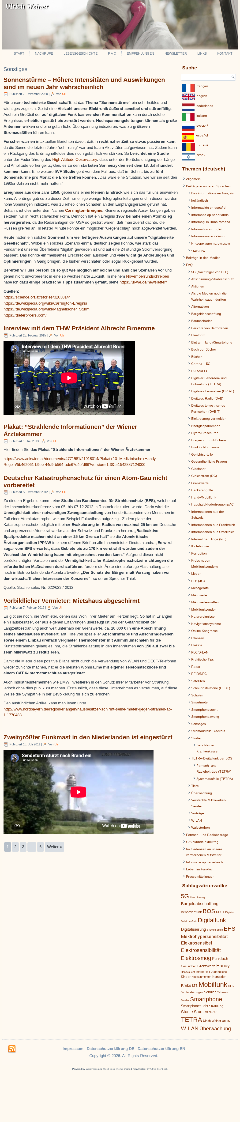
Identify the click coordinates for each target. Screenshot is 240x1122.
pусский (202, 125)
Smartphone (206, 999)
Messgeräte (200, 588)
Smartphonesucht (204, 709)
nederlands (204, 106)
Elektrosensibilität (201, 950)
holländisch (199, 200)
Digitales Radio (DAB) (207, 398)
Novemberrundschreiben (147, 276)
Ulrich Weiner (212, 1021)
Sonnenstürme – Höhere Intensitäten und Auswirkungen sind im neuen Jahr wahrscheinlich (84, 83)
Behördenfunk (191, 912)
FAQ (189, 265)
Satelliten (198, 681)
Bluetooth (198, 335)
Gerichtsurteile (202, 454)
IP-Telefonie (200, 546)
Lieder (196, 573)
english (202, 96)
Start (19, 53)
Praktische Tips (202, 659)
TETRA (191, 1019)
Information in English (207, 229)
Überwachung (201, 793)
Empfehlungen (140, 53)
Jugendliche (219, 972)
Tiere (195, 786)
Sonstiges (198, 724)
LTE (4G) (198, 581)
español (202, 135)
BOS (209, 911)
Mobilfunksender (203, 609)
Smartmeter (200, 702)
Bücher (196, 357)
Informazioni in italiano (208, 236)
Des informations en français (212, 193)
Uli (64, 94)
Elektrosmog (196, 958)
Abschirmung (197, 897)
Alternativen (200, 306)
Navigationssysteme (206, 624)
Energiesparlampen (205, 426)
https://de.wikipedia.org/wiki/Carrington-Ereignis (45, 303)
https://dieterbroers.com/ (25, 315)
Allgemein (193, 179)
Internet (200, 972)
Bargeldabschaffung (206, 314)
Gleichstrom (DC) (204, 476)
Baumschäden (202, 321)
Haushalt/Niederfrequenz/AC (212, 504)
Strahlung (216, 1006)
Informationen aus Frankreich (213, 525)
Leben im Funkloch (200, 869)
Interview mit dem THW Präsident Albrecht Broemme (79, 328)
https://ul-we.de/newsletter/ (143, 282)
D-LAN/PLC (199, 371)
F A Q (112, 53)
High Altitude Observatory (74, 159)
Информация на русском (210, 243)
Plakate (196, 645)
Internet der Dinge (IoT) (208, 539)
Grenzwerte (200, 483)
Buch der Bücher (203, 349)
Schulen (197, 695)
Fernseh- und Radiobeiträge (207, 835)
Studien (196, 738)
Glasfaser (198, 469)
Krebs (186, 985)
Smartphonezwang (205, 716)
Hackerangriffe (202, 490)
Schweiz (222, 992)
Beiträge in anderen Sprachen (208, 186)
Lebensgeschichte (81, 53)
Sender (185, 1000)
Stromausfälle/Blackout (208, 731)
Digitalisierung (193, 929)
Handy (223, 965)
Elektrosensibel (196, 943)
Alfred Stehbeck (158, 1069)
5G (185, 896)
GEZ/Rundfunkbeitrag (202, 842)
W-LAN (196, 820)
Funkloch (220, 958)
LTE (195, 985)
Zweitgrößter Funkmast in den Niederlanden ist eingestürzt (88, 737)
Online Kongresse (204, 631)
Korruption (199, 553)
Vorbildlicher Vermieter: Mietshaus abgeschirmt (72, 600)
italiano (201, 115)
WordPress (92, 1069)
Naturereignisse (203, 616)
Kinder (186, 976)
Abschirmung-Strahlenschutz (212, 279)
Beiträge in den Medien (203, 258)
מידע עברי (198, 250)
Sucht (212, 1012)
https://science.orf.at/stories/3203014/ (37, 297)
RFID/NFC (199, 674)
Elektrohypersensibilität (204, 936)
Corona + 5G (200, 364)
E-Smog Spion (215, 929)
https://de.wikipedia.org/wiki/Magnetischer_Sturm (47, 309)
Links (202, 53)
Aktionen (197, 286)
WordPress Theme (113, 1069)
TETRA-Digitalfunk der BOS (211, 758)
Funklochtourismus (205, 447)
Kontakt (224, 53)
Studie (187, 1011)
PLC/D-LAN (199, 652)
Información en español (208, 207)
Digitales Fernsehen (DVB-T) (212, 391)
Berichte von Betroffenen (209, 328)
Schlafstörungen (192, 992)
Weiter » (54, 847)
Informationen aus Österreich (213, 532)
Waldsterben (200, 827)
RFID (231, 985)
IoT (208, 972)
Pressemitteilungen (200, 876)
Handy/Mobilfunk (203, 497)
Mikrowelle (199, 595)
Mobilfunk (213, 984)
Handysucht (188, 972)
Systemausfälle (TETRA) (214, 779)
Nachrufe (44, 53)
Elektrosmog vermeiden (208, 418)
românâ (202, 145)
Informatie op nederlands (210, 215)
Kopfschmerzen (201, 976)
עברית (201, 155)
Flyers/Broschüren (204, 433)
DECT (220, 912)
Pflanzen (197, 638)
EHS (229, 929)
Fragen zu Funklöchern (208, 440)
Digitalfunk (212, 920)
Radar (195, 667)
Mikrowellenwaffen (205, 602)
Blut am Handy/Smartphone (211, 342)
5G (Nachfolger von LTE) (209, 272)
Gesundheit (188, 966)
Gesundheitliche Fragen (209, 461)
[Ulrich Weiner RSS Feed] (12, 1049)
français (202, 86)
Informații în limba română (210, 222)
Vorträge (197, 813)
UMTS (226, 1020)
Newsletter (176, 53)
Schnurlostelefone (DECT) (210, 688)
